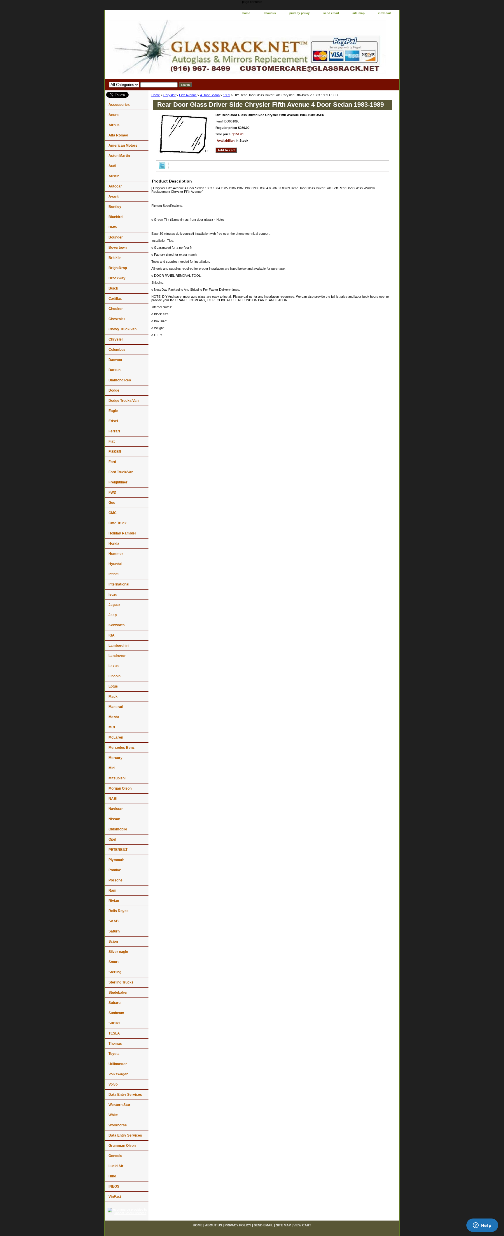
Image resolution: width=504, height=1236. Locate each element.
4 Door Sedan (210, 95)
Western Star (119, 1105)
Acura (113, 115)
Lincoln (114, 676)
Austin (113, 176)
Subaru (114, 1003)
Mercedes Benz (121, 748)
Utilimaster (117, 1064)
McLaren (115, 737)
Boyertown (117, 248)
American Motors (122, 145)
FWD (112, 492)
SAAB (113, 921)
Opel (112, 839)
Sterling (114, 972)
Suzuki (114, 1023)
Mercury (115, 758)
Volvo (113, 1084)
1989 (226, 95)
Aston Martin (119, 156)
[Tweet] (162, 167)
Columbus (116, 350)
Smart (113, 962)
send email (331, 13)
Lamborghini (118, 646)
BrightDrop (117, 268)
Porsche (115, 880)
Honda (113, 543)
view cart (384, 13)
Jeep (112, 615)
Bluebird (115, 217)
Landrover (117, 656)
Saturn (114, 931)
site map (358, 13)
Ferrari (114, 431)
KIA (111, 635)
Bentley (114, 207)
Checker (115, 309)
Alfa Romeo (118, 135)
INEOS (113, 1186)
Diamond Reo (119, 380)
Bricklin (114, 258)
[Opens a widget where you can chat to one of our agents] (482, 1226)
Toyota (114, 1054)
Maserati (115, 707)
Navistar (115, 809)
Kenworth (116, 625)
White (113, 1115)
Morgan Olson (120, 788)
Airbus (114, 125)
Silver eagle (118, 952)
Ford (112, 462)
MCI (111, 727)
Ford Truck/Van (120, 472)
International (118, 584)
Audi (112, 166)
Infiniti (113, 574)
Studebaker (118, 992)
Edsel (113, 421)
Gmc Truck (117, 523)
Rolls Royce (118, 911)
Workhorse (117, 1125)
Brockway (116, 278)
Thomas (115, 1044)
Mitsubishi (116, 778)
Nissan (114, 819)
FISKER (114, 452)
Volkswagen (118, 1074)
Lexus (113, 666)
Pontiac (114, 870)
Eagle (113, 411)
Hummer (115, 554)
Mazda (113, 717)
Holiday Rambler (122, 533)
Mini (111, 768)
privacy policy (299, 13)
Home (155, 95)
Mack (113, 697)
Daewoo (115, 360)
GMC (112, 513)
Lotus (113, 686)
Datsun (114, 370)
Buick (113, 288)
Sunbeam (116, 1013)
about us (270, 13)
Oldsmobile (117, 829)
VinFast (114, 1197)
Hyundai (115, 564)
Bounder (115, 237)
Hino (112, 1176)
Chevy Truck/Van (122, 329)
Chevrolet (116, 319)
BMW (112, 227)
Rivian (113, 901)
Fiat (111, 441)
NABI (112, 799)
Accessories (119, 105)
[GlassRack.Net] (178, 48)
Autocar (115, 186)
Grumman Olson (122, 1146)
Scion (113, 941)
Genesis (115, 1156)
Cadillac (115, 299)
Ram (112, 890)
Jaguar (114, 605)
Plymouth (116, 860)
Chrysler (169, 95)
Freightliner (117, 482)
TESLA (114, 1033)
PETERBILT (117, 850)
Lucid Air (115, 1166)
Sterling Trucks (121, 982)
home (246, 13)
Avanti (113, 196)
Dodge (113, 390)
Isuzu (112, 594)
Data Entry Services (125, 1095)
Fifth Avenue (188, 95)
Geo (111, 503)
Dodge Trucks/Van (123, 401)
